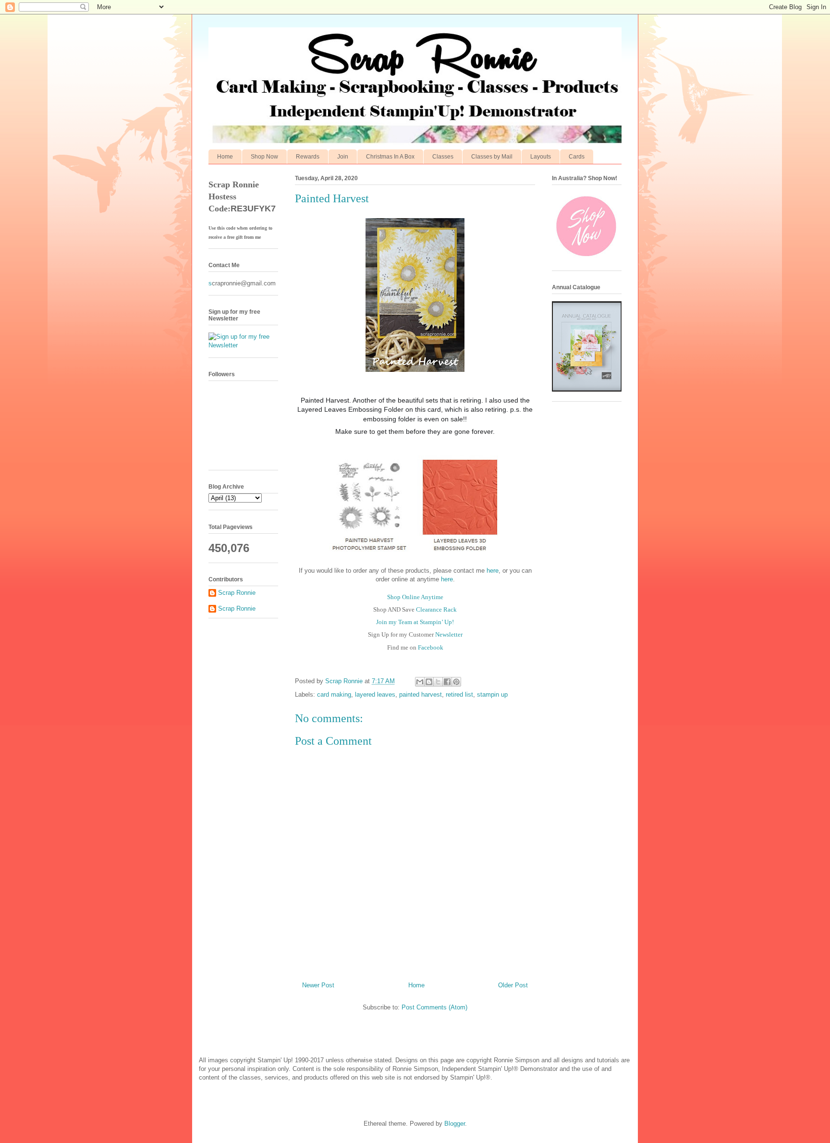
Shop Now (264, 156)
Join (342, 156)
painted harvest (420, 694)
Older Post (513, 985)
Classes (442, 156)
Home (225, 156)
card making (334, 694)
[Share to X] (438, 682)
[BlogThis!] (429, 682)
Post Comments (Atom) (434, 1007)
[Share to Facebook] (447, 682)
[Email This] (420, 682)
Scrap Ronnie (237, 592)
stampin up (492, 694)
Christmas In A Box (390, 156)
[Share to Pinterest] (456, 682)
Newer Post (318, 985)
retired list (459, 694)
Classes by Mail (492, 156)
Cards (577, 156)
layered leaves (375, 694)
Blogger (454, 1123)
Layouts (540, 156)
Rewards (307, 156)
